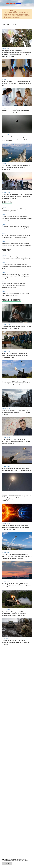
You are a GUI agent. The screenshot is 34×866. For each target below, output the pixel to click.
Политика (6, 250)
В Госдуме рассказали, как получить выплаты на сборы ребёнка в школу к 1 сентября (16, 235)
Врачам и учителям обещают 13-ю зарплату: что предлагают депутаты (17, 209)
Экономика (7, 202)
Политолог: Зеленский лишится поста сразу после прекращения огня (15, 293)
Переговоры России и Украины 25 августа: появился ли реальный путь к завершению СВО (16, 257)
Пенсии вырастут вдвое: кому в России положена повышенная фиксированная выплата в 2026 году (17, 217)
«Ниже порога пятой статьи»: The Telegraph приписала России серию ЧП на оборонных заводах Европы (15, 275)
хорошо (7, 863)
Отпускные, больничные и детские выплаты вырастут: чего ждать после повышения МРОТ (16, 243)
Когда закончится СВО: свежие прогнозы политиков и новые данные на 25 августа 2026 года (16, 265)
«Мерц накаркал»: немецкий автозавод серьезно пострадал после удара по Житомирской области (14, 284)
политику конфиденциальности (18, 860)
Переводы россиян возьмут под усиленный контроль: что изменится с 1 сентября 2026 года (15, 227)
